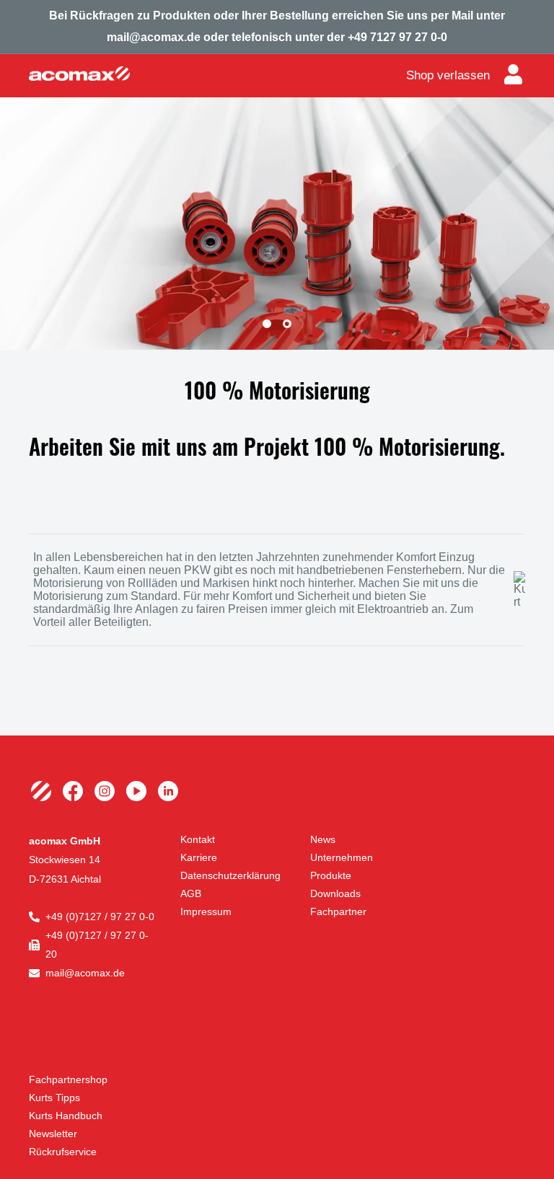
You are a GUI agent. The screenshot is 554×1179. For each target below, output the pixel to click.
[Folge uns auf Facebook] (73, 791)
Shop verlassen (448, 75)
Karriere (198, 857)
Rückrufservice (63, 1151)
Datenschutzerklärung (230, 875)
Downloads (335, 893)
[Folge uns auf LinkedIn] (168, 791)
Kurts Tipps (54, 1097)
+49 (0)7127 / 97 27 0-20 (97, 944)
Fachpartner (338, 911)
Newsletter (53, 1133)
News (322, 839)
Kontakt (197, 839)
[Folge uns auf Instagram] (104, 791)
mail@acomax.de (85, 973)
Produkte (330, 875)
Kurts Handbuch (65, 1115)
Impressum (206, 911)
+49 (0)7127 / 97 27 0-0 (99, 916)
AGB (190, 893)
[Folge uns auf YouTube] (136, 791)
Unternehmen (341, 857)
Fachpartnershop (68, 1079)
